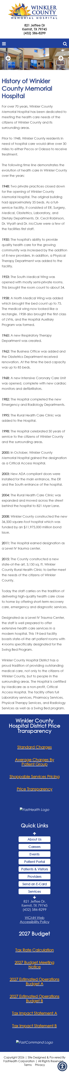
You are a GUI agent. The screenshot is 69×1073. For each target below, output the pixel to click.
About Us (34, 839)
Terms (28, 1065)
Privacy (40, 1065)
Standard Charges (34, 747)
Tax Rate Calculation (34, 950)
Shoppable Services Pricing (35, 776)
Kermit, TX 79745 (34, 29)
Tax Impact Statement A (34, 1013)
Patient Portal (34, 862)
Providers (34, 876)
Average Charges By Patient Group (34, 761)
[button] (62, 1066)
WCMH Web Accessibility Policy (34, 920)
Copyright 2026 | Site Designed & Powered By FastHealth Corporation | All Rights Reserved (34, 1059)
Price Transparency (34, 789)
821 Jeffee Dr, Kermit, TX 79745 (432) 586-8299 (35, 905)
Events (34, 854)
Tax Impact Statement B (34, 1025)
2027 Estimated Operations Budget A (34, 981)
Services (34, 891)
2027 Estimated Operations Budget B (34, 998)
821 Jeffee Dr (34, 25)
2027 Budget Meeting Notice (34, 964)
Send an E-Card (34, 884)
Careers (34, 847)
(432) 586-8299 (35, 33)
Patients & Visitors (34, 869)
